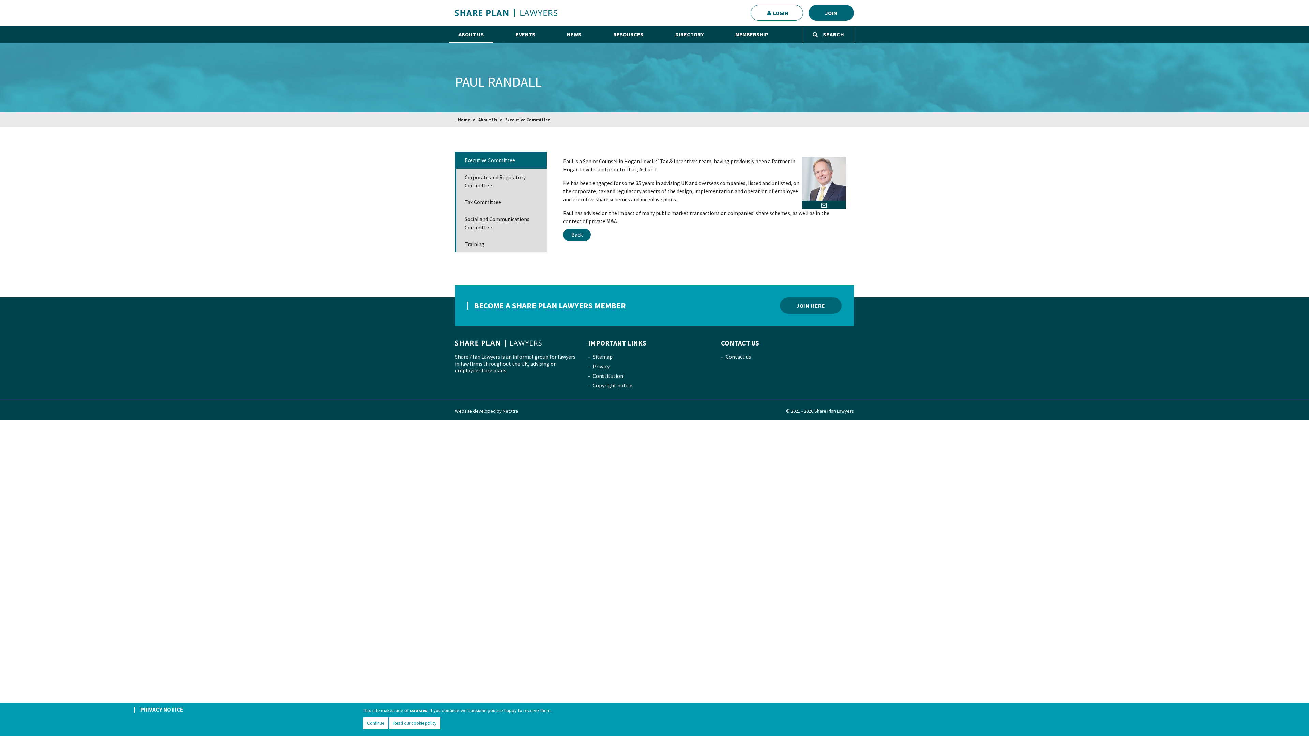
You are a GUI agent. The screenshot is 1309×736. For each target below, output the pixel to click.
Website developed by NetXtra (486, 411)
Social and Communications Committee (497, 223)
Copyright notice (612, 385)
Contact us (738, 356)
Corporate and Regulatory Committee (495, 181)
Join (831, 13)
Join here (810, 305)
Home (464, 119)
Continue (375, 723)
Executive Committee (490, 160)
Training (474, 244)
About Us (487, 119)
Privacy (601, 366)
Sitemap (603, 356)
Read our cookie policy (414, 723)
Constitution (608, 375)
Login (780, 13)
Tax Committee (483, 202)
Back (577, 234)
